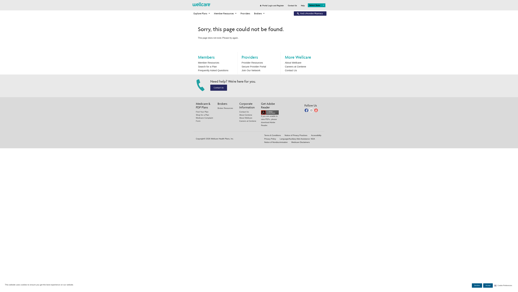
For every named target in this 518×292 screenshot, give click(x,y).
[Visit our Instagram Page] (311, 110)
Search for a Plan (207, 66)
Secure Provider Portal (254, 66)
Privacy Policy (270, 139)
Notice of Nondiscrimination (276, 142)
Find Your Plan (202, 112)
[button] (503, 285)
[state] (202, 4)
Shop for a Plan (202, 115)
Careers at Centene (295, 66)
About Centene (245, 115)
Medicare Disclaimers (300, 142)
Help (303, 5)
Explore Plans (200, 13)
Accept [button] (487, 285)
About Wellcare (293, 62)
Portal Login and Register (273, 5)
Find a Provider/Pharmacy (311, 13)
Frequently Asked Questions (213, 70)
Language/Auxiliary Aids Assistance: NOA (297, 139)
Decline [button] (477, 285)
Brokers (258, 13)
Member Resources (224, 13)
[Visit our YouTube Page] (316, 110)
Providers (245, 13)
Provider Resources (252, 62)
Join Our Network (251, 70)
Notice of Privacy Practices (296, 135)
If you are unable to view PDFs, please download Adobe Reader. (269, 120)
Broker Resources (225, 108)
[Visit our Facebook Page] (306, 110)
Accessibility (316, 135)
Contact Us (292, 5)
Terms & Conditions (272, 135)
